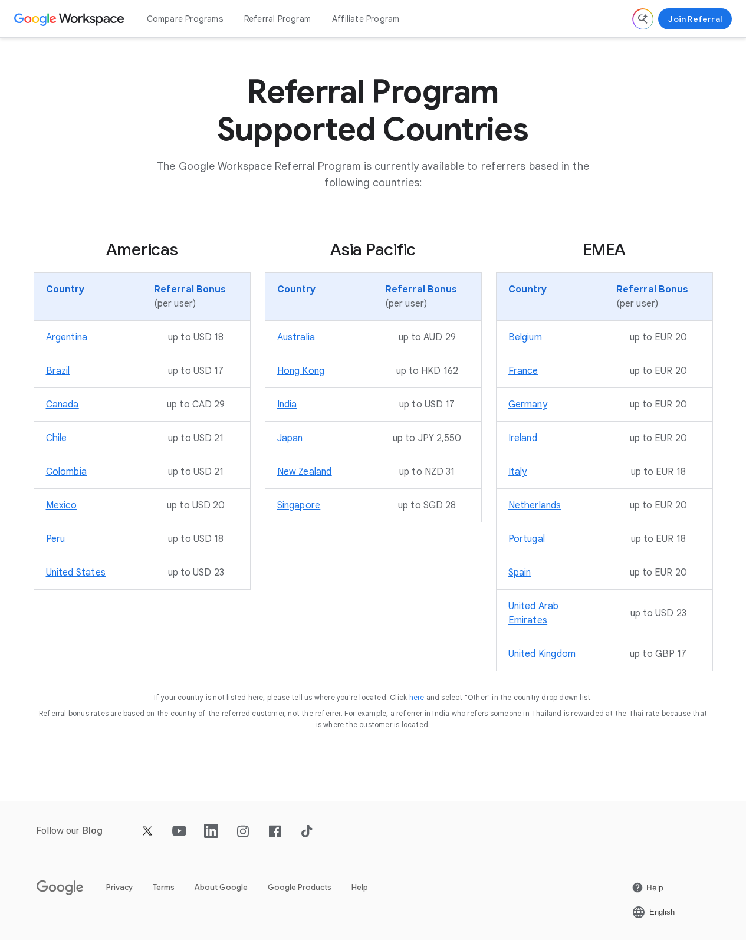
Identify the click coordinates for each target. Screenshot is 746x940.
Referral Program (277, 19)
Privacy (119, 887)
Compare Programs (185, 19)
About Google (221, 887)
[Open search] (642, 18)
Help (359, 887)
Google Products (299, 887)
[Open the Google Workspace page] (70, 19)
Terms (164, 887)
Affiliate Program (365, 19)
